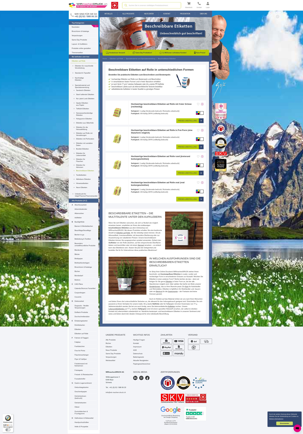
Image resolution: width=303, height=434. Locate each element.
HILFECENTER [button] (149, 14)
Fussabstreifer (80, 379)
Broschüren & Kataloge (80, 31)
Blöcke (77, 254)
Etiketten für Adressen (80, 166)
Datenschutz (138, 353)
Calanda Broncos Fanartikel (85, 288)
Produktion (185, 14)
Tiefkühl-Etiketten (82, 109)
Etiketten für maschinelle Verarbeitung (84, 67)
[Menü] (12, 415)
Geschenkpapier (81, 391)
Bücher (77, 271)
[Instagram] (141, 378)
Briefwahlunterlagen (82, 263)
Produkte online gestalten (81, 48)
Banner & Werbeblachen (84, 226)
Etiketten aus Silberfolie (85, 123)
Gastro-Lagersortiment (83, 383)
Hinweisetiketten (82, 183)
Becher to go (79, 234)
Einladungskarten (81, 321)
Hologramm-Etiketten (84, 119)
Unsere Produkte (115, 335)
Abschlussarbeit (80, 205)
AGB (135, 350)
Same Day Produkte (113, 353)
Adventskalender (81, 209)
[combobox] (151, 5)
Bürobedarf (79, 275)
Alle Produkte (128, 14)
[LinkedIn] (135, 378)
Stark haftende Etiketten (85, 94)
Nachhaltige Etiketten (79, 79)
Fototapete (79, 370)
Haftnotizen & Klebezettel (84, 418)
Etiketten (78, 329)
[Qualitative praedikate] (183, 383)
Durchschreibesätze (82, 316)
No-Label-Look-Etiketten (85, 99)
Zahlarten (166, 335)
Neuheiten (75, 27)
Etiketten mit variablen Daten (84, 144)
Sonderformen (154, 286)
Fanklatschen (80, 346)
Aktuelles (108, 14)
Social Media (140, 372)
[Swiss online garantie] (168, 383)
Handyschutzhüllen (82, 422)
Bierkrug (159, 291)
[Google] (171, 410)
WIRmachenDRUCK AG (115, 372)
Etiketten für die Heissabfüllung (82, 128)
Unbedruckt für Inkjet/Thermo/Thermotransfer (86, 195)
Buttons (77, 280)
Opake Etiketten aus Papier (82, 104)
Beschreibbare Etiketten (85, 171)
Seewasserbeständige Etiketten (84, 114)
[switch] (8, 429)
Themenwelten (77, 52)
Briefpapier (79, 258)
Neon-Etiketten (81, 187)
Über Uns (203, 14)
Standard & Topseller (83, 73)
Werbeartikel (110, 360)
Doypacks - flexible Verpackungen (82, 307)
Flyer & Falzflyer (81, 359)
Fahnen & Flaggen (82, 338)
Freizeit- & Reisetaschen (84, 374)
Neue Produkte (111, 350)
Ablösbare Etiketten (83, 179)
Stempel (141, 245)
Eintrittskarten (80, 325)
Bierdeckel (78, 250)
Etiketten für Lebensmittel (81, 154)
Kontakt (166, 14)
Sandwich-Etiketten (83, 90)
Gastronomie (173, 291)
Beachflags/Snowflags (83, 230)
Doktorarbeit (79, 301)
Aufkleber (78, 217)
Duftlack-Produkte (81, 312)
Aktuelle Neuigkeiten (140, 360)
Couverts (78, 297)
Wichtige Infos (141, 335)
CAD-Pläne (79, 284)
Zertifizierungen (170, 372)
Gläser (77, 407)
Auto (186, 286)
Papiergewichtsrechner (141, 364)
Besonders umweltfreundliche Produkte (85, 244)
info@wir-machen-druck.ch (116, 392)
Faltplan (78, 342)
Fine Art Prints (80, 350)
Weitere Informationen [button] (276, 419)
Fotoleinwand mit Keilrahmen (81, 365)
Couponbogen (80, 292)
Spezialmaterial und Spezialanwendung (82, 86)
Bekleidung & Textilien (83, 239)
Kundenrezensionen (170, 421)
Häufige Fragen (139, 340)
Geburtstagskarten (82, 387)
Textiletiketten (81, 175)
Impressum (137, 347)
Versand (193, 335)
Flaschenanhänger (82, 355)
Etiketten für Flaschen (80, 160)
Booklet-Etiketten (82, 149)
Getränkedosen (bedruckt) (80, 397)
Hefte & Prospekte (81, 426)
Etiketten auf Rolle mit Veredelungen (84, 134)
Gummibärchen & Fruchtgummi (81, 412)
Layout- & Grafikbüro (79, 44)
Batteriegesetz (138, 357)
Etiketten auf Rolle (78, 61)
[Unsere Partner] (221, 112)
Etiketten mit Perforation (85, 139)
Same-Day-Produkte (79, 40)
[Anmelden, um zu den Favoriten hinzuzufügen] (198, 104)
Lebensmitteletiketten (117, 309)
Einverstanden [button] (284, 423)
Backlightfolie (79, 222)
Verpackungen (77, 35)
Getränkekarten (80, 402)
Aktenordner (79, 213)
